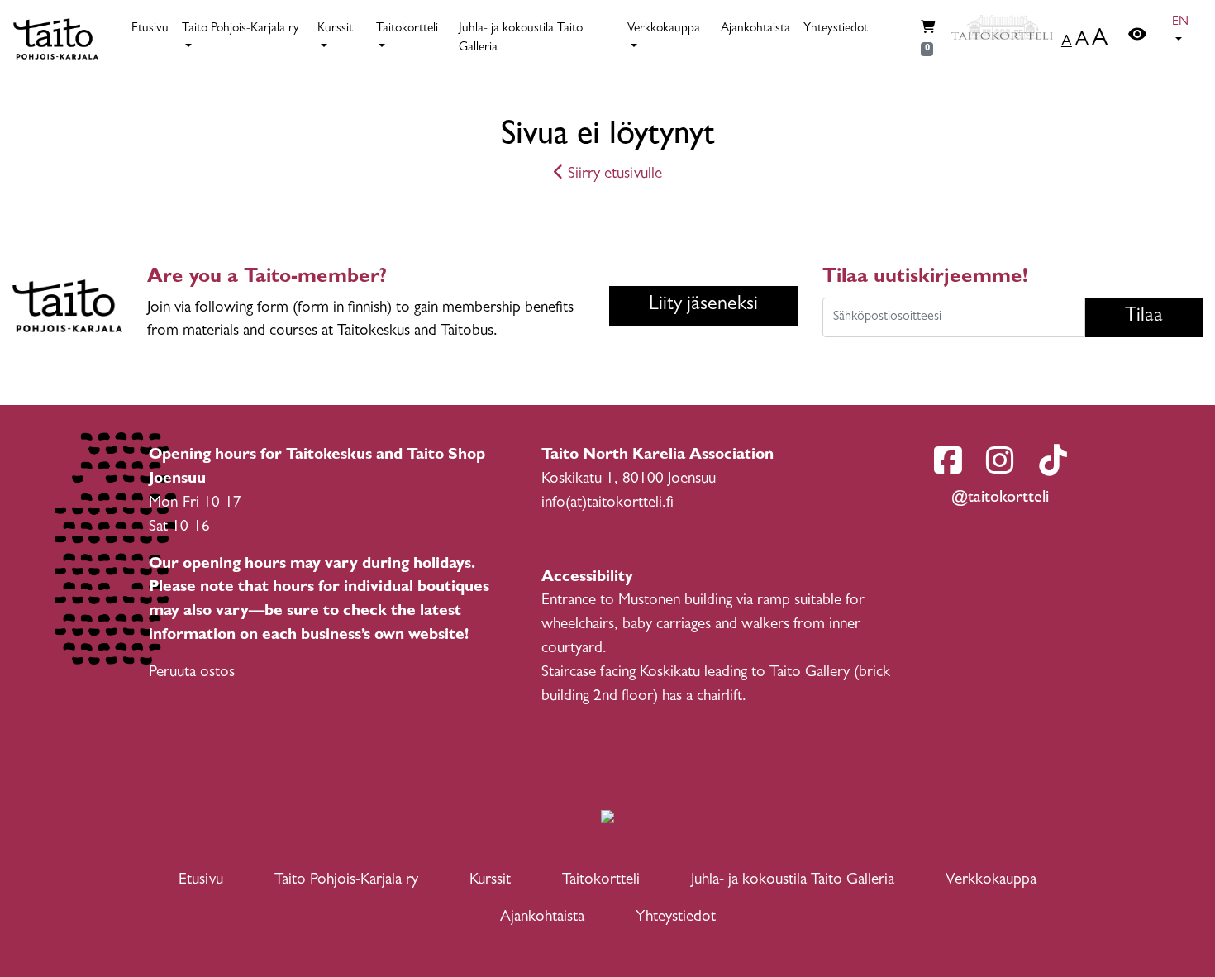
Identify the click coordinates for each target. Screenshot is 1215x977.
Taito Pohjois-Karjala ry (346, 881)
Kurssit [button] (335, 29)
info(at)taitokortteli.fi (607, 504)
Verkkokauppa (991, 881)
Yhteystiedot (835, 29)
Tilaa (1144, 317)
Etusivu (150, 29)
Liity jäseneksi (703, 306)
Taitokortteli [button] (407, 29)
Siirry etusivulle (613, 175)
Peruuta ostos (192, 673)
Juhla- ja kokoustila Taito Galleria (521, 39)
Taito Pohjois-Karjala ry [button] (240, 29)
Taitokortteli (601, 881)
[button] (1183, 32)
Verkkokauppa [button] (663, 29)
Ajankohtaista (755, 29)
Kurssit (490, 881)
